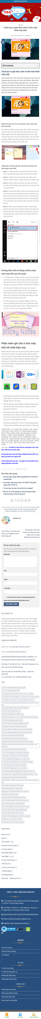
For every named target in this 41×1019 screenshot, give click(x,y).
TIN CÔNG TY (6, 856)
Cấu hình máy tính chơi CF (21, 647)
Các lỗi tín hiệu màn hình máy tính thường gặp (14, 810)
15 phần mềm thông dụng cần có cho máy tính (14, 768)
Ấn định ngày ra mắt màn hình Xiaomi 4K (13, 822)
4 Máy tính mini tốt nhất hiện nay (29, 717)
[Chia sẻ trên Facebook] (15, 500)
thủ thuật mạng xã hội (8, 845)
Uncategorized (6, 875)
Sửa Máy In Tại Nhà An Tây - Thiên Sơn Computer (18, 664)
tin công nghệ (6, 849)
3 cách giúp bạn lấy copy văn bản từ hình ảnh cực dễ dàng (17, 694)
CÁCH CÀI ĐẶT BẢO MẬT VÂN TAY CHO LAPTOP (15, 800)
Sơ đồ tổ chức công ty (8, 951)
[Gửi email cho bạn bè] (22, 500)
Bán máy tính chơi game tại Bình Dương (12, 785)
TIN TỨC (20, 25)
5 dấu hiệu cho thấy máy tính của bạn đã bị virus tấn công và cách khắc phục (19, 745)
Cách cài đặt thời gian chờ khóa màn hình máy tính (15, 806)
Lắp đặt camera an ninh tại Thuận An (12, 819)
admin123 (28, 35)
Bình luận (7, 554)
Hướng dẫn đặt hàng (8, 975)
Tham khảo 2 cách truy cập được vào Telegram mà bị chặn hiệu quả (10, 533)
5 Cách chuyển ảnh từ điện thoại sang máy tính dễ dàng (17, 729)
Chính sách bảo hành (8, 989)
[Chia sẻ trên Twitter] (18, 500)
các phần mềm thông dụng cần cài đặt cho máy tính (16, 816)
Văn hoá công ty (6, 948)
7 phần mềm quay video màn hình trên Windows (15, 755)
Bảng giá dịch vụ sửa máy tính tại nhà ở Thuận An (15, 791)
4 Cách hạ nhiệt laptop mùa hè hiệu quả (12, 714)
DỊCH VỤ (4, 834)
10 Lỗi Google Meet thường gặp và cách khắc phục (15, 759)
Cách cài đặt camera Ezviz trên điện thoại (13, 803)
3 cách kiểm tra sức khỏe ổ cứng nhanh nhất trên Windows (18, 700)
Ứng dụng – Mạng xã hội (9, 878)
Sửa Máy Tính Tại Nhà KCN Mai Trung (18, 677)
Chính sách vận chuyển (9, 1000)
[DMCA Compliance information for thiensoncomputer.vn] (21, 929)
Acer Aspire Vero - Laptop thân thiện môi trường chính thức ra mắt (19, 774)
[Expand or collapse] (37, 65)
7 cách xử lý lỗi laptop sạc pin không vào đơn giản (15, 752)
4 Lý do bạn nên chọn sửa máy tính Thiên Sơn (14, 726)
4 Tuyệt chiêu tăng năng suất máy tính (12, 720)
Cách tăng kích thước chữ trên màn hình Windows (18, 660)
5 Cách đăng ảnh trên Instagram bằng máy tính (14, 738)
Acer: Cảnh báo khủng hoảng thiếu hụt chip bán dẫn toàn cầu (18, 771)
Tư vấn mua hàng (7, 968)
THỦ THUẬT (5, 842)
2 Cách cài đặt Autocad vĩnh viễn (10, 690)
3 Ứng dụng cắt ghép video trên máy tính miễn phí (15, 708)
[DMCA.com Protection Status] (28, 929)
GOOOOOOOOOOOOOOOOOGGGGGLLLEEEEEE (17, 657)
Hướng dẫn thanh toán (9, 979)
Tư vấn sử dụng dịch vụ (9, 972)
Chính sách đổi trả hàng (9, 993)
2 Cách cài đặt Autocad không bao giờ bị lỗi (13, 687)
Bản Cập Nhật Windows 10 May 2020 (12, 788)
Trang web (7, 588)
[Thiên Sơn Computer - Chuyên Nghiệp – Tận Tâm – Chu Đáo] (10, 12)
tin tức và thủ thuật (7, 867)
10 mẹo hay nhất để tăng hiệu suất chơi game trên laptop (17, 762)
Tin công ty (5, 955)
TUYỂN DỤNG (6, 871)
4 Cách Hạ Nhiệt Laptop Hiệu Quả (11, 711)
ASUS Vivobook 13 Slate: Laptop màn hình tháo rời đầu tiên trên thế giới (20, 781)
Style (3, 838)
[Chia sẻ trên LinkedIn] (29, 500)
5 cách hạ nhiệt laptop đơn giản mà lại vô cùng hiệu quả (17, 732)
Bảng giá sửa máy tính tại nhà (10, 794)
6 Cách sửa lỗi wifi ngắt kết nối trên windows (14, 749)
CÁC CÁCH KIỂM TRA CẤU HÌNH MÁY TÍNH (13, 797)
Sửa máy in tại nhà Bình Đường (12, 667)
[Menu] (23, 12)
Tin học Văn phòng (7, 860)
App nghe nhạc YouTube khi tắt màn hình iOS (14, 777)
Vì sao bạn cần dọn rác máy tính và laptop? (18, 488)
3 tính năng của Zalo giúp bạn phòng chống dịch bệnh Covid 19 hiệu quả (20, 703)
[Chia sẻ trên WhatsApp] (11, 500)
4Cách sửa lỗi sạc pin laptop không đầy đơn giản (15, 723)
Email (6, 579)
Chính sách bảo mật (8, 997)
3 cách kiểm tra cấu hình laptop (10, 697)
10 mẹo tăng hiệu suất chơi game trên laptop (14, 765)
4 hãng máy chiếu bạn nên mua (10, 717)
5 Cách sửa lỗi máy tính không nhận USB (13, 735)
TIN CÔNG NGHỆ (7, 853)
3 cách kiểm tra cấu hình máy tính (30, 697)
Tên (5, 570)
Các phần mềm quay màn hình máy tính (12, 813)
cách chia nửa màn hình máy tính (26, 511)
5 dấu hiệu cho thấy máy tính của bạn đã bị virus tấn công (17, 741)
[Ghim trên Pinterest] (25, 500)
